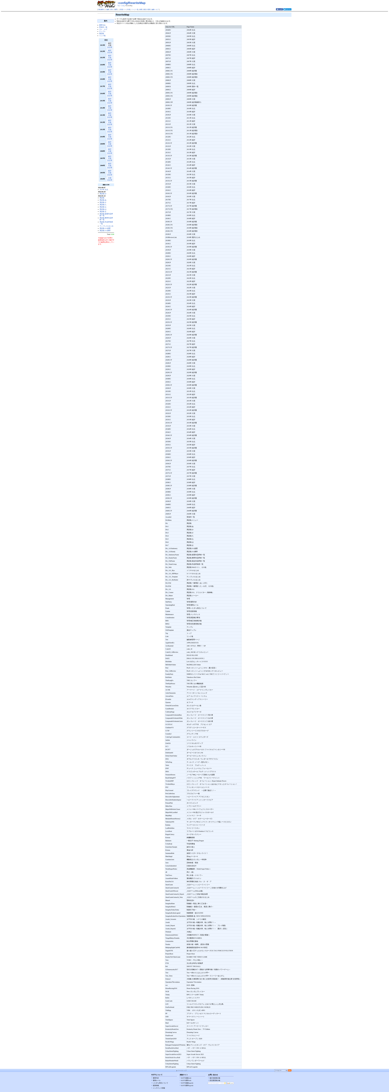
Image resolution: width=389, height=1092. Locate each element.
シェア (280, 9)
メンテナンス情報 (159, 1088)
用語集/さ (103, 202)
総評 (109, 50)
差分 (111, 9)
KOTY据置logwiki (187, 1083)
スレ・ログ (103, 29)
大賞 (109, 57)
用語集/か (103, 194)
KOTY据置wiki (186, 1078)
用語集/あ (103, 200)
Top (119, 5)
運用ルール (156, 1080)
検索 (140, 9)
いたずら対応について (160, 1083)
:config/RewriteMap (131, 3)
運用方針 (156, 1078)
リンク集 (102, 35)
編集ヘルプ (155, 9)
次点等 (109, 47)
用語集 (101, 33)
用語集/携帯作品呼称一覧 (106, 219)
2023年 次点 (104, 189)
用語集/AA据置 (105, 228)
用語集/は (103, 209)
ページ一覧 (134, 9)
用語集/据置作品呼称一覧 (106, 215)
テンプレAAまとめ (106, 226)
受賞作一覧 (103, 27)
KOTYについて (156, 1075)
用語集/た (103, 204)
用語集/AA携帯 (105, 230)
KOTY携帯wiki (186, 1080)
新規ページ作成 (125, 9)
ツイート (288, 9)
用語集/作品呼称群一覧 (106, 223)
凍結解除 (101, 9)
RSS (289, 1070)
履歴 (115, 9)
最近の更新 (147, 9)
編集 (107, 9)
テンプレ (102, 31)
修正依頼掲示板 (215, 1078)
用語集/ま (103, 211)
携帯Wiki (102, 25)
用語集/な (103, 207)
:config (123, 5)
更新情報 (156, 1085)
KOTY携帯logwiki (187, 1085)
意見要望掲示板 (215, 1080)
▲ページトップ (181, 1070)
